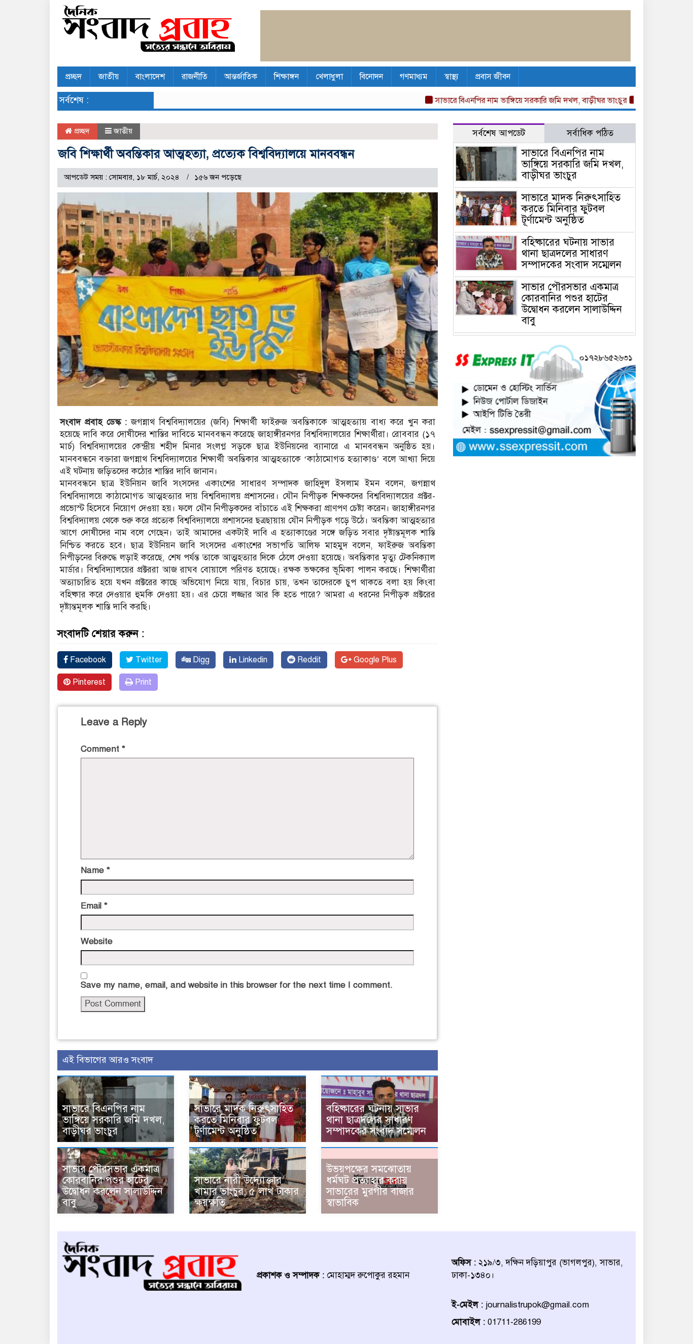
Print (142, 682)
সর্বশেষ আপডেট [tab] (498, 133)
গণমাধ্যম (414, 77)
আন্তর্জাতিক (240, 77)
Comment (103, 749)
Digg (200, 660)
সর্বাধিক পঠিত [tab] (590, 133)
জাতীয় (108, 77)
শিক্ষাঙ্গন (286, 77)
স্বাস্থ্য (451, 77)
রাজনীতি (194, 77)
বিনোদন (371, 77)
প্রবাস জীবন (492, 77)
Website (97, 941)
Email (94, 905)
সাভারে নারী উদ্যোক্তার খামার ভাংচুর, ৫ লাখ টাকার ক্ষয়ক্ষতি (246, 1191)
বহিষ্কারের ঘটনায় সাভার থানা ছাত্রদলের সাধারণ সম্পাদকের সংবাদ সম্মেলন (376, 1119)
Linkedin (251, 660)
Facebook (87, 660)
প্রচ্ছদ (73, 77)
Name (95, 870)
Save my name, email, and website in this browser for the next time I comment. (237, 985)
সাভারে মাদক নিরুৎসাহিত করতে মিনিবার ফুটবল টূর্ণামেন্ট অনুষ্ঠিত (243, 1119)
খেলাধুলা (329, 77)
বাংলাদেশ (150, 77)
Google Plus (374, 660)
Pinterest (88, 682)
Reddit (308, 660)
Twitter (147, 660)
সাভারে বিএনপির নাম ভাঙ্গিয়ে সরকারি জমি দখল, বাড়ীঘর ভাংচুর (510, 100)
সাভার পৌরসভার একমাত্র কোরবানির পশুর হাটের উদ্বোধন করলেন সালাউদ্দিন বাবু (112, 1186)
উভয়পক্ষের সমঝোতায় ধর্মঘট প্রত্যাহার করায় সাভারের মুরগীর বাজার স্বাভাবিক (370, 1186)
